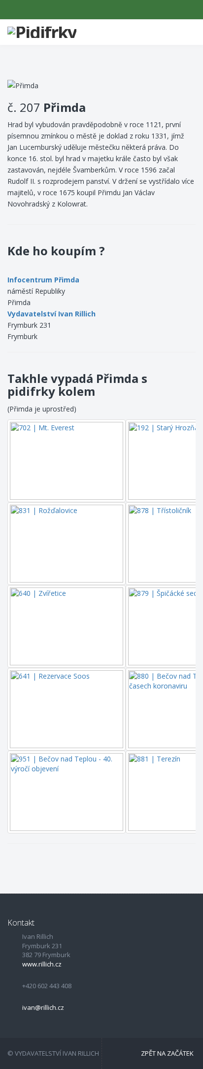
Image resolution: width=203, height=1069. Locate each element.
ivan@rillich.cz (43, 1007)
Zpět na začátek (167, 1053)
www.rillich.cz (42, 964)
